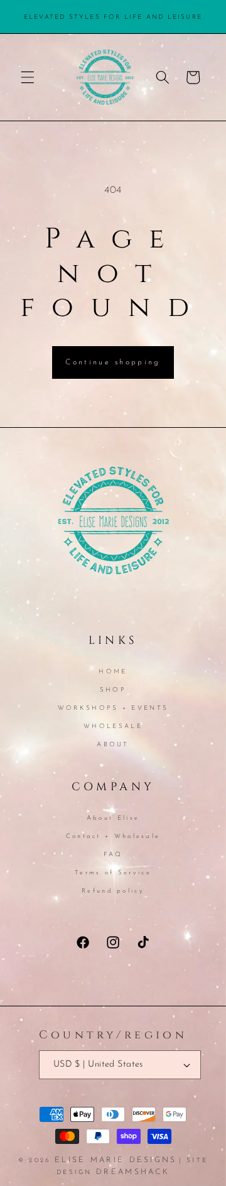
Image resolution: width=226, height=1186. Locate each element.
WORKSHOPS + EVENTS (113, 708)
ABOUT (113, 744)
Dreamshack (133, 1172)
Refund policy (113, 891)
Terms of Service (113, 872)
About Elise (113, 818)
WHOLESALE (113, 726)
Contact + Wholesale (113, 836)
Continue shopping (112, 362)
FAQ (113, 854)
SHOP (113, 690)
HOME (113, 671)
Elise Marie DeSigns (116, 1160)
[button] (28, 77)
